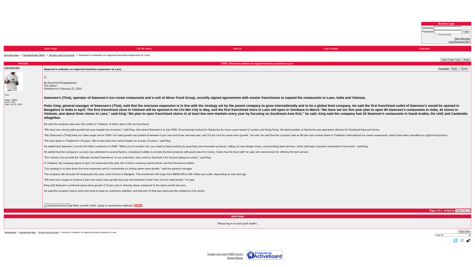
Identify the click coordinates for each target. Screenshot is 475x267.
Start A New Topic (451, 59)
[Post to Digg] (462, 240)
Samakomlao (11, 55)
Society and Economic (62, 55)
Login (466, 31)
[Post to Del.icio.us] (468, 240)
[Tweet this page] (455, 240)
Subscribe (464, 231)
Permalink (443, 68)
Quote (464, 68)
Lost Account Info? (459, 41)
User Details (331, 48)
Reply (467, 59)
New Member (462, 38)
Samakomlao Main (34, 55)
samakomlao (12, 67)
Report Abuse (235, 257)
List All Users (144, 48)
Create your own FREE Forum (225, 254)
